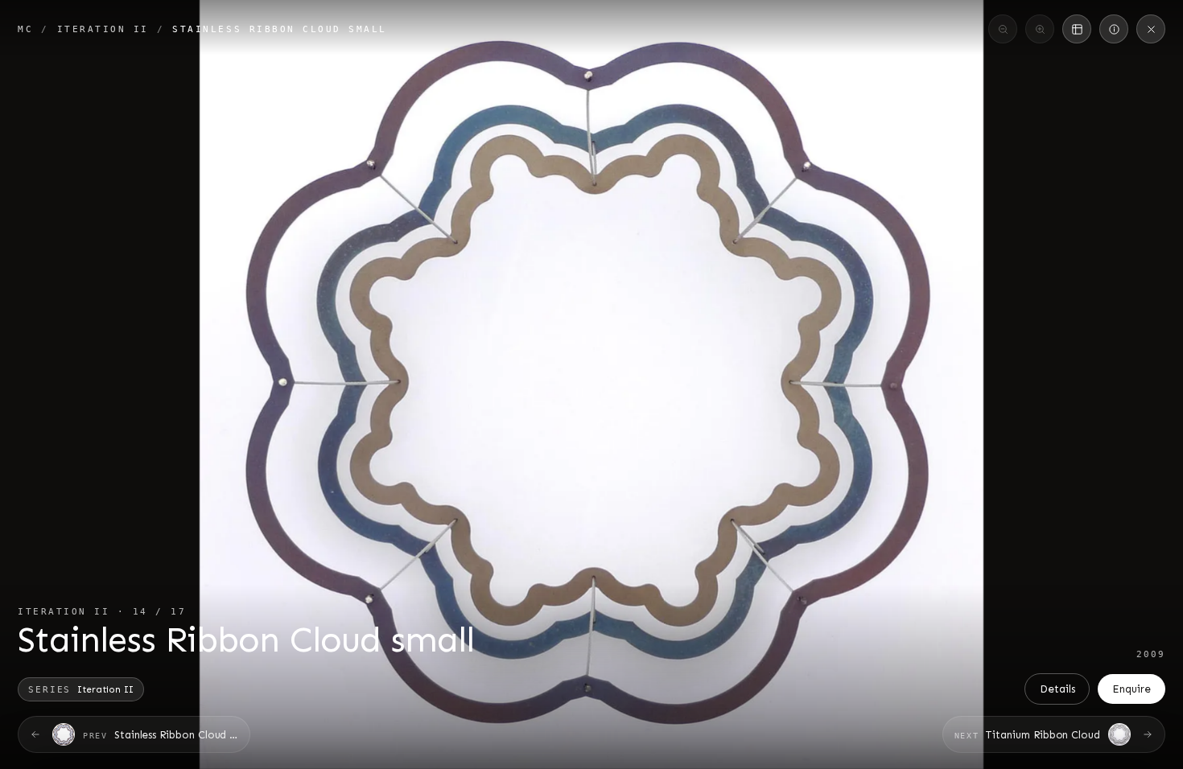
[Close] (1150, 28)
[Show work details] (1113, 28)
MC (25, 29)
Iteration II (103, 29)
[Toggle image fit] (1076, 28)
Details (1057, 689)
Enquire (1131, 689)
